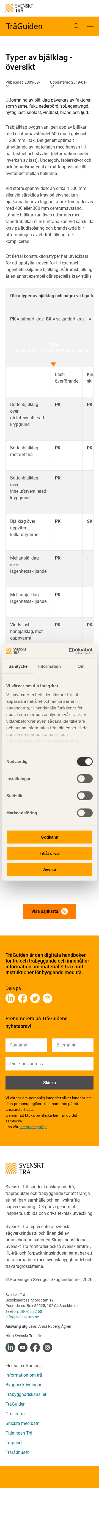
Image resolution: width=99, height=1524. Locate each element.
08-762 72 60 (31, 1311)
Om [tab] (81, 666)
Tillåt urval (50, 853)
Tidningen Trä (19, 1433)
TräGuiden (16, 1404)
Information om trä (24, 1375)
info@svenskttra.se (22, 1317)
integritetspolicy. (33, 1127)
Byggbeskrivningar (24, 1384)
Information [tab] (49, 666)
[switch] (85, 778)
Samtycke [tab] (18, 666)
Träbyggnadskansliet (26, 1394)
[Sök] (76, 26)
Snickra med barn (23, 1423)
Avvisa (49, 869)
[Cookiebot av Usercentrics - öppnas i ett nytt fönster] (70, 650)
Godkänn (49, 837)
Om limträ (15, 1413)
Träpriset (14, 1442)
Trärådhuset (17, 1452)
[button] (90, 26)
